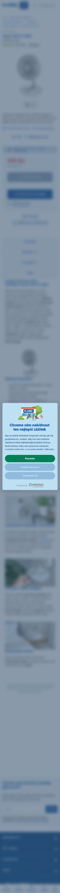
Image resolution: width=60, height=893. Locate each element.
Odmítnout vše (30, 475)
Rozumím (30, 458)
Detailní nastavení (30, 467)
